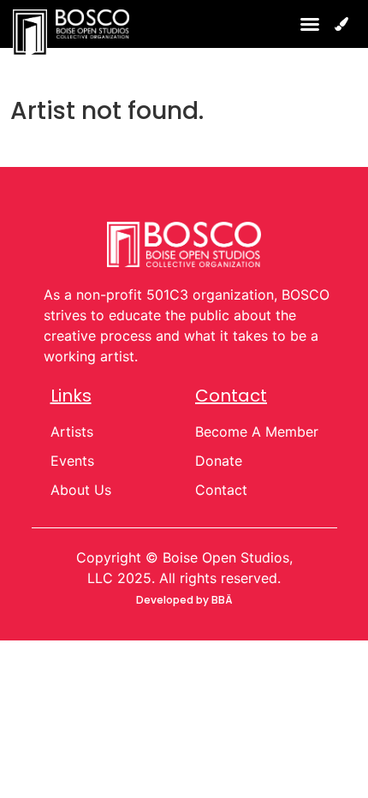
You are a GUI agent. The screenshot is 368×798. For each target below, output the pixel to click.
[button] (309, 24)
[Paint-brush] (341, 24)
